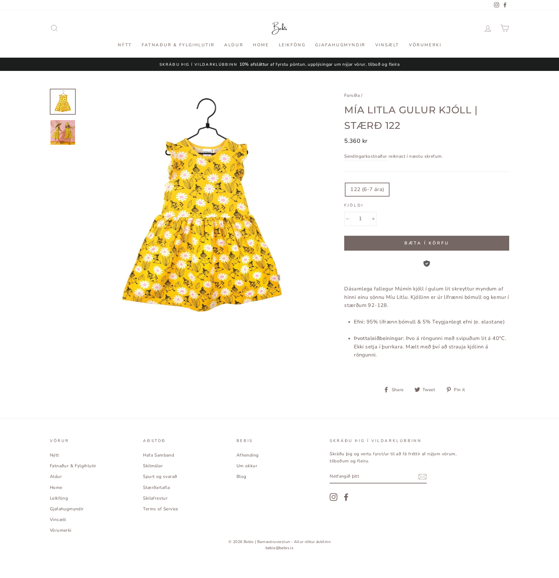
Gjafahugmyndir (340, 45)
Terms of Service (160, 509)
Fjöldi (354, 205)
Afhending (247, 455)
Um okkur (246, 466)
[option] (279, 64)
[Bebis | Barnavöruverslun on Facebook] (346, 497)
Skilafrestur (155, 498)
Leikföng (292, 45)
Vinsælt (387, 45)
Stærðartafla (156, 487)
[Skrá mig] (422, 476)
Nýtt (125, 45)
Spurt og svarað (160, 476)
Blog (241, 476)
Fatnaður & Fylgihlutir (178, 45)
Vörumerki (425, 45)
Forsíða (352, 95)
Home (261, 45)
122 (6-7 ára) (367, 189)
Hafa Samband (158, 455)
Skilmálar (153, 466)
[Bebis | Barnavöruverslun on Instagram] (333, 497)
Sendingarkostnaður (365, 156)
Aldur (233, 45)
